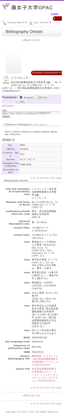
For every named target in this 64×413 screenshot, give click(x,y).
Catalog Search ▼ (17, 22)
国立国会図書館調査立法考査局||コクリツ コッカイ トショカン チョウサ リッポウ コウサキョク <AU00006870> (45, 374)
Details (9, 105)
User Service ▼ (42, 22)
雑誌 (22, 154)
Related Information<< (47, 72)
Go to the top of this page (47, 178)
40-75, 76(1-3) (27, 159)
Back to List (32, 40)
